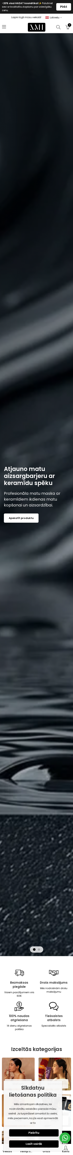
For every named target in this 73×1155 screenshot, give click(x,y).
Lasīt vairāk (34, 1144)
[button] (34, 949)
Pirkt (63, 7)
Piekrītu (33, 1133)
